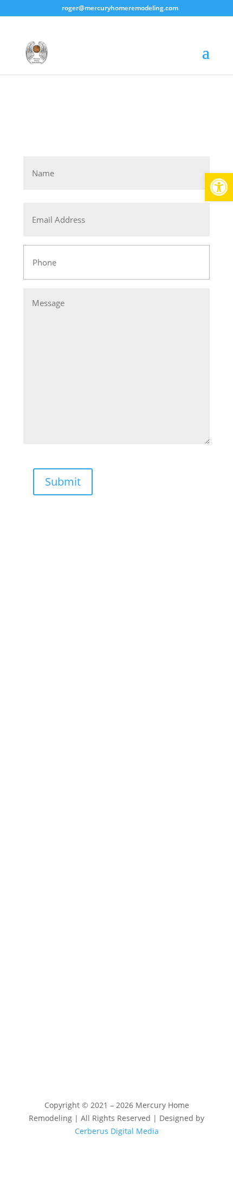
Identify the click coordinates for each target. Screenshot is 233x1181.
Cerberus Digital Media (117, 1131)
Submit (63, 481)
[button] (219, 187)
